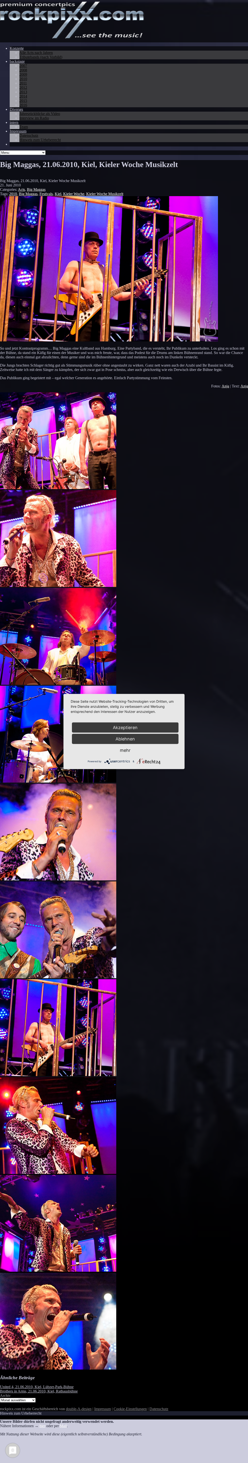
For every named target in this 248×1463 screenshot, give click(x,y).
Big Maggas (36, 189)
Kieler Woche (73, 194)
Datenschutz (158, 1409)
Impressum (102, 1409)
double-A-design (79, 1409)
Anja (225, 386)
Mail (63, 1426)
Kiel (58, 194)
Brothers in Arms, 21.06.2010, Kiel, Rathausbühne (39, 1391)
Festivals (46, 194)
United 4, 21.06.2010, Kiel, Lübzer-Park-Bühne (37, 1387)
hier (42, 1426)
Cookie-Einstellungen (130, 1409)
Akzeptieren (125, 727)
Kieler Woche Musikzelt (104, 194)
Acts (21, 189)
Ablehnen (125, 738)
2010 (13, 194)
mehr (125, 750)
